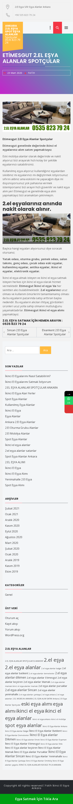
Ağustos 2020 (13, 537)
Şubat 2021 (12, 508)
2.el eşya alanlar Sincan (21, 690)
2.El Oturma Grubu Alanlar (21, 428)
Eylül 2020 (11, 531)
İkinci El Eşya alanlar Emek (28, 740)
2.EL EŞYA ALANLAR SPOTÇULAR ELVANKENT (24, 661)
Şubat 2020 (12, 548)
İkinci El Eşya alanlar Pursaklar (31, 752)
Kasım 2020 (12, 526)
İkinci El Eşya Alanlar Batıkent (45, 730)
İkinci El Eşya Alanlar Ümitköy (39, 761)
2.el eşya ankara (48, 694)
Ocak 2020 (11, 554)
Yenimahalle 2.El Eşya (18, 479)
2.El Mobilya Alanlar (17, 433)
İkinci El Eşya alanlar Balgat (17, 731)
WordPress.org (14, 635)
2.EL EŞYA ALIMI (15, 462)
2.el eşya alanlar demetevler (41, 673)
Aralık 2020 (12, 520)
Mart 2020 (11, 543)
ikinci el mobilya (58, 719)
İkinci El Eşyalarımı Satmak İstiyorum (28, 382)
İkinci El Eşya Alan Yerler (20, 393)
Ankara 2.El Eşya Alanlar (20, 422)
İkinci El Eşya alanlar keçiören (21, 747)
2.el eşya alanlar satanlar (20, 451)
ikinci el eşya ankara (41, 719)
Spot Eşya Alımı (14, 485)
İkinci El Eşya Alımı (16, 474)
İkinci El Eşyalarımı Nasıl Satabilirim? (28, 376)
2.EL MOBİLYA (19, 698)
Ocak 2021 (11, 514)
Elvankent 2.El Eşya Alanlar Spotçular (54, 332)
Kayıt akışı (11, 624)
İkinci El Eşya (13, 410)
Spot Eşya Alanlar (16, 399)
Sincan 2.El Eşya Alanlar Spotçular (18, 332)
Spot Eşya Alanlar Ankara (21, 456)
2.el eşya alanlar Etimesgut (42, 677)
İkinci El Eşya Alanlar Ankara (55, 726)
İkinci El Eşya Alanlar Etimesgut (22, 743)
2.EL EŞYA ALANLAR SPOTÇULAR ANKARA (31, 387)
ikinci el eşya (30, 711)
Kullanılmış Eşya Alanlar (20, 405)
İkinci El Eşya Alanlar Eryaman (53, 740)
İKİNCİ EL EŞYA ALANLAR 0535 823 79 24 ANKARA (40, 765)
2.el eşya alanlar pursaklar (52, 686)
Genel (8, 595)
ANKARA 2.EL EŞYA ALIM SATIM (38, 698)
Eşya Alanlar (13, 416)
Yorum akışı (12, 629)
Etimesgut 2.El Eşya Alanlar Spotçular (28, 139)
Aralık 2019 (12, 560)
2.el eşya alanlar (23, 667)
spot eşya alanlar (23, 725)
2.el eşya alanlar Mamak (36, 681)
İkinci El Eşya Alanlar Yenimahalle (44, 756)
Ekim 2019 (11, 571)
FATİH (31, 72)
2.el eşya (54, 659)
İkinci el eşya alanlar (17, 445)
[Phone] (69, 409)
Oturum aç (12, 618)
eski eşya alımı (36, 704)
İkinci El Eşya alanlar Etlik (51, 744)
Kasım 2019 (12, 566)
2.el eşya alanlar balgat (51, 668)
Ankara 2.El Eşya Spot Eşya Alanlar (12, 30)
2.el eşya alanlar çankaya (30, 694)
